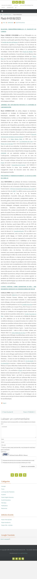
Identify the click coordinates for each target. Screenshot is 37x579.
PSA (4, 22)
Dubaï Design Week (16, 139)
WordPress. (24, 552)
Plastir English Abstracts (7, 496)
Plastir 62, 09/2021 (28, 51)
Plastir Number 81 (5, 521)
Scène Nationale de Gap (18, 332)
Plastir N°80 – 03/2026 (6, 524)
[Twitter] (16, 2)
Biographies (10, 7)
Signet (4, 402)
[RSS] (19, 2)
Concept (3, 485)
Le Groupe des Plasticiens (7, 491)
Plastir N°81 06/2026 (6, 519)
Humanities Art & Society (19, 164)
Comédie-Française (27, 304)
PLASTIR (16, 5)
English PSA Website (7, 5)
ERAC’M (14, 294)
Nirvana (19, 552)
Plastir (2, 162)
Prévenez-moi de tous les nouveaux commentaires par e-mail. (18, 459)
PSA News (3, 502)
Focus (2, 488)
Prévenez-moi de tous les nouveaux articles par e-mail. (17, 462)
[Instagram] (13, 2)
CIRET (14, 191)
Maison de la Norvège (7, 143)
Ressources (4, 507)
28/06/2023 (10, 22)
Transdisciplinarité (19, 231)
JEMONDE (3, 153)
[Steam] (23, 2)
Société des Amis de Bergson (10, 42)
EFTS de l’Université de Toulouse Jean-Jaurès (22, 188)
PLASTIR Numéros (7, 14)
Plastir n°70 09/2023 (28, 411)
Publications (4, 505)
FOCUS (3, 7)
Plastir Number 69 (8, 411)
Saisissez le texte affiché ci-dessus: (18, 454)
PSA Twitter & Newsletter (26, 5)
